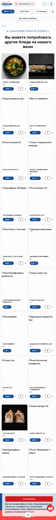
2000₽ (7, 219)
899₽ (7, 263)
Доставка (25, 11)
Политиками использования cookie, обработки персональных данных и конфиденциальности (27, 509)
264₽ (7, 396)
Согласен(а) (29, 499)
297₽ (34, 307)
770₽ (7, 178)
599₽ (34, 133)
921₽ (33, 263)
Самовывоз (42, 11)
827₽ (34, 178)
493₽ (6, 307)
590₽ (34, 484)
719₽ (7, 89)
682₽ (34, 351)
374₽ (7, 133)
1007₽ (34, 440)
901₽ (34, 396)
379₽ (34, 219)
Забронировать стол (26, 4)
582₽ (7, 440)
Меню (6, 11)
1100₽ (7, 484)
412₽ (33, 89)
